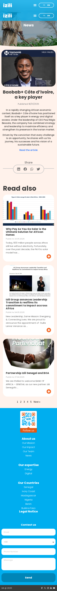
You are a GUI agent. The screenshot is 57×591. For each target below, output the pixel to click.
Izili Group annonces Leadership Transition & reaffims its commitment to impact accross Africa (26, 304)
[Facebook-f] (41, 588)
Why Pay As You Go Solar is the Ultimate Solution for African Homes (26, 232)
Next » (37, 402)
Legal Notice (28, 511)
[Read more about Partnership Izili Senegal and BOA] (28, 391)
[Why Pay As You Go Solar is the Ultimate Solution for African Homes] (28, 210)
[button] (35, 5)
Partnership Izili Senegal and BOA (27, 373)
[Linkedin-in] (50, 588)
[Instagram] (48, 588)
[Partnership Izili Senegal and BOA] (28, 354)
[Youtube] (54, 588)
